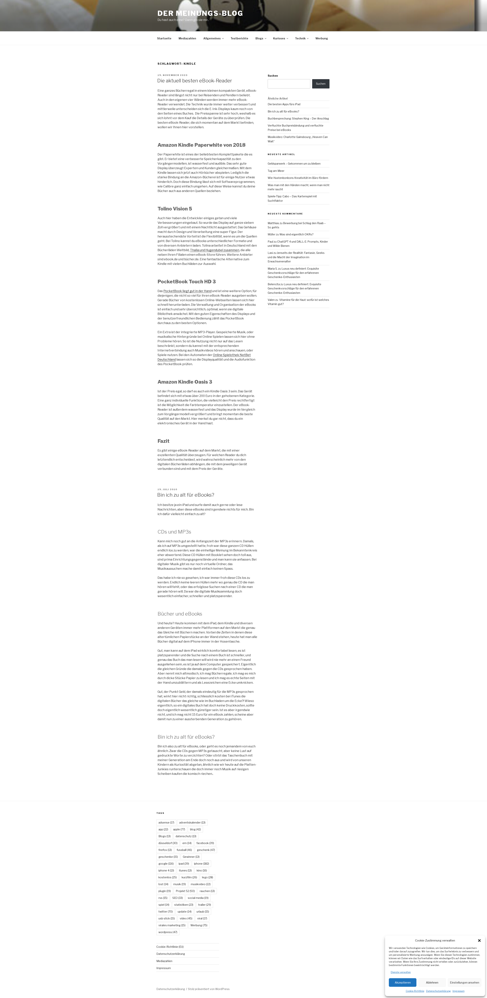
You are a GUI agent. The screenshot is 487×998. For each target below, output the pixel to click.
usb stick (166, 918)
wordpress (167, 932)
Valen (271, 299)
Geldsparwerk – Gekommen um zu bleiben (294, 163)
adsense (166, 822)
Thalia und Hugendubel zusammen (214, 250)
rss (162, 897)
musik (179, 884)
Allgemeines (212, 38)
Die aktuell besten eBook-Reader (194, 81)
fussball (184, 849)
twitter (165, 911)
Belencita (274, 284)
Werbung (321, 38)
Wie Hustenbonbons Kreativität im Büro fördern (298, 177)
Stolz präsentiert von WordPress (209, 989)
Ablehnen (432, 982)
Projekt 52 (185, 891)
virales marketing (171, 925)
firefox (165, 849)
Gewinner (191, 856)
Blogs (259, 38)
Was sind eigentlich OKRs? (296, 234)
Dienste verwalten (401, 972)
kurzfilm (189, 877)
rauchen (207, 891)
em (187, 843)
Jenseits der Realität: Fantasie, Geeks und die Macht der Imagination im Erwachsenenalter (296, 257)
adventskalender (192, 822)
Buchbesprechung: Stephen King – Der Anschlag (298, 118)
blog (195, 829)
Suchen (273, 75)
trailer (204, 904)
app (163, 829)
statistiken (183, 904)
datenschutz (186, 836)
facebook (205, 843)
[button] (479, 940)
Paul (270, 241)
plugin (164, 891)
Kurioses (279, 38)
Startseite (164, 38)
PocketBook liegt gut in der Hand (187, 291)
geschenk (206, 849)
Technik (300, 38)
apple (179, 829)
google (166, 863)
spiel (163, 904)
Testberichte (239, 38)
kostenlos (167, 877)
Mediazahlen (187, 38)
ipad (184, 863)
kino (202, 870)
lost (163, 884)
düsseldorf (167, 843)
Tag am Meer (276, 170)
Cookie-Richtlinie (415, 991)
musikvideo (201, 884)
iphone (201, 863)
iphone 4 (166, 870)
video (186, 918)
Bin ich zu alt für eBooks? (185, 495)
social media (198, 897)
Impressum (459, 991)
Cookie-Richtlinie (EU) (170, 946)
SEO (177, 897)
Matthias (273, 223)
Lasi (270, 252)
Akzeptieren (403, 982)
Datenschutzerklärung (438, 991)
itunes (185, 870)
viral (202, 918)
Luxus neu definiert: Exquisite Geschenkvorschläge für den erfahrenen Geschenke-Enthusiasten (293, 273)
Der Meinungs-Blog (200, 13)
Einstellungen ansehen (464, 982)
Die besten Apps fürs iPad (284, 104)
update (185, 911)
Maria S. (273, 268)
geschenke (168, 856)
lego (207, 877)
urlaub (203, 911)
